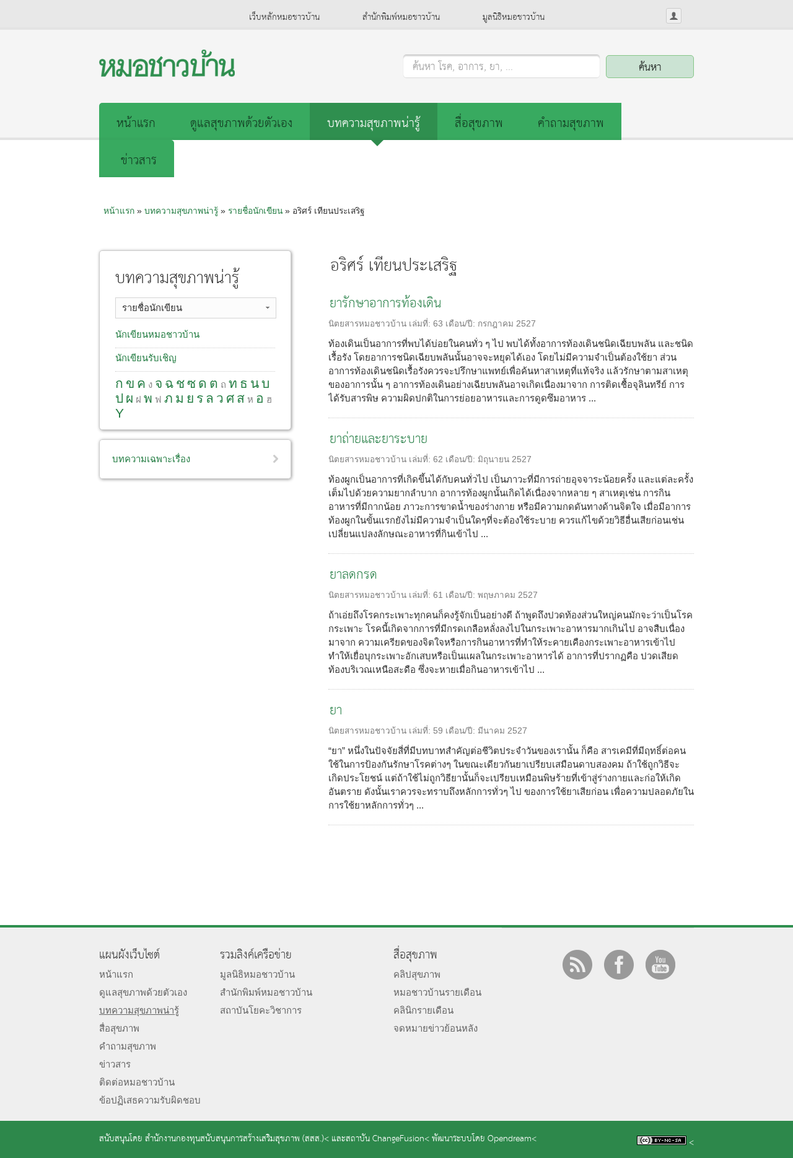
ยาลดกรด (353, 575)
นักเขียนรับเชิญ (146, 358)
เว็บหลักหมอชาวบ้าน (284, 17)
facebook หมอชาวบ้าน (619, 965)
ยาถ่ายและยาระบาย (378, 440)
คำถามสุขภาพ (571, 123)
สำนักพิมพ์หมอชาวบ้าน (401, 17)
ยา (336, 711)
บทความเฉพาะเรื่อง (151, 459)
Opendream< (512, 1139)
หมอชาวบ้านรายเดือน (437, 992)
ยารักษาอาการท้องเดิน (386, 304)
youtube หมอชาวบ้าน (660, 965)
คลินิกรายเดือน (423, 1010)
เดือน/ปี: (461, 323)
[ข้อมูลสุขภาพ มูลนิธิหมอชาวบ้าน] (167, 73)
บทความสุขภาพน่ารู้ (373, 123)
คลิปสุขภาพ (416, 974)
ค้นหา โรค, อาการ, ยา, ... (463, 67)
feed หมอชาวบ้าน (577, 965)
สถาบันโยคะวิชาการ (261, 1010)
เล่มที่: (421, 323)
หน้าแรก (136, 123)
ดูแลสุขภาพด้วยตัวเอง (241, 123)
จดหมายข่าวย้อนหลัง (435, 1028)
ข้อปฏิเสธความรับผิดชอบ (150, 1100)
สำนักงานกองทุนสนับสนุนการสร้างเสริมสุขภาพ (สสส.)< (237, 1139)
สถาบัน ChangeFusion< (387, 1139)
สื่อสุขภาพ (479, 123)
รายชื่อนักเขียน (255, 211)
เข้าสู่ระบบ (673, 16)
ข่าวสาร (139, 160)
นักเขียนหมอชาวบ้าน (157, 334)
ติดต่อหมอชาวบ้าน (137, 1082)
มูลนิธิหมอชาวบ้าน (514, 17)
